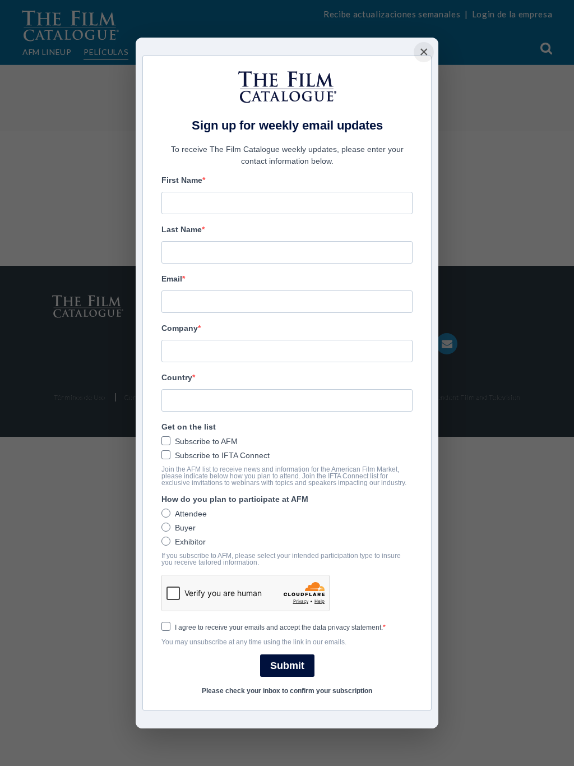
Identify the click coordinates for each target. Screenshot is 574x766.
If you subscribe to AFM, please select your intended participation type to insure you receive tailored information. (281, 559)
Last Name (181, 229)
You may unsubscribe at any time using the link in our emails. (253, 642)
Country (176, 377)
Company (179, 328)
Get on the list (188, 427)
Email (171, 279)
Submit (287, 665)
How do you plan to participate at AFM (234, 499)
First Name (181, 180)
